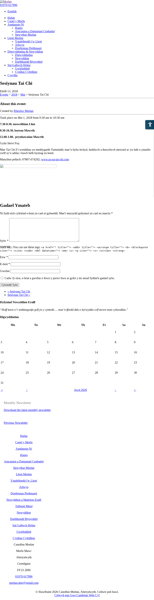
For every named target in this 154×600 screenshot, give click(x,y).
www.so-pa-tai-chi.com (55, 159)
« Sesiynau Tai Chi (19, 291)
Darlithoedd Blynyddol (24, 519)
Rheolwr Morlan (23, 111)
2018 (14, 94)
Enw (4, 257)
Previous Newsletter (16, 422)
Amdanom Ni (24, 448)
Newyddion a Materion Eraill (23, 499)
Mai (22, 94)
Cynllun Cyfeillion (24, 538)
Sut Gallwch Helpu (23, 525)
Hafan (23, 436)
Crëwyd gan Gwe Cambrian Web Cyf (77, 595)
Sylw (4, 240)
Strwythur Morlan (23, 467)
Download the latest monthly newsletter (27, 410)
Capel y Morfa (23, 442)
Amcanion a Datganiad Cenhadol (24, 461)
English (12, 11)
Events (4, 94)
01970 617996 (8, 5)
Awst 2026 (80, 389)
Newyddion (24, 512)
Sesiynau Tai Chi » (19, 294)
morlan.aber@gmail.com (23, 582)
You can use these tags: (74, 249)
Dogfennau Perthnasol (24, 493)
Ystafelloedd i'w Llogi (24, 480)
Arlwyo (23, 487)
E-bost (5, 264)
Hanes (24, 455)
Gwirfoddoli (24, 531)
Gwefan (5, 271)
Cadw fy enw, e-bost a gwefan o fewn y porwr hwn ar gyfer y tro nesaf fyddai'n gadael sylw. (60, 278)
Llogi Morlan (24, 474)
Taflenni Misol (23, 506)
